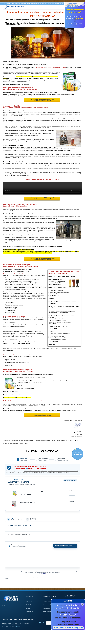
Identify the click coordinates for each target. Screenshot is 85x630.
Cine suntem (29, 601)
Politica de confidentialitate (50, 611)
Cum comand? (47, 605)
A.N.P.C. (41, 623)
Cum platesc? (46, 608)
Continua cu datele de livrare (64, 545)
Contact (28, 608)
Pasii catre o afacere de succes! (42, 100)
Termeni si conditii (48, 601)
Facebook (28, 605)
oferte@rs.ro (17, 626)
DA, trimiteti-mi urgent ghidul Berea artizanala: (43, 99)
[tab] (15, 519)
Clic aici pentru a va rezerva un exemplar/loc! (68, 628)
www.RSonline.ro (42, 573)
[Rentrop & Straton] (13, 8)
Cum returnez (29, 611)
